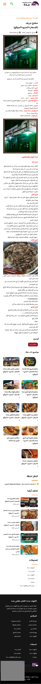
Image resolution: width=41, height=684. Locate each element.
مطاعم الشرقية (17, 625)
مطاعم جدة (33, 344)
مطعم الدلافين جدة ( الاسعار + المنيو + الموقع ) (11, 418)
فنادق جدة (31, 571)
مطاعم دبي (34, 629)
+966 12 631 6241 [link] (25, 116)
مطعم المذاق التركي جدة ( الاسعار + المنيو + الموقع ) (30, 395)
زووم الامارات (33, 632)
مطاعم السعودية (16, 621)
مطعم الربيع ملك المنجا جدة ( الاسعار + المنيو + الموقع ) (30, 372)
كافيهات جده (33, 636)
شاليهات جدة (31, 568)
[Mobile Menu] (4, 4)
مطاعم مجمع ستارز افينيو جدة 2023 (13, 439)
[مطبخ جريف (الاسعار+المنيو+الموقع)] (20, 52)
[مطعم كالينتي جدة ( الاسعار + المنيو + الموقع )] (29, 538)
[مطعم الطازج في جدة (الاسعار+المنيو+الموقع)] (29, 502)
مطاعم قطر (17, 636)
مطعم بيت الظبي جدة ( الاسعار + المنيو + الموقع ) (30, 418)
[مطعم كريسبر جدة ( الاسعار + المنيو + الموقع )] (29, 514)
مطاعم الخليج (17, 632)
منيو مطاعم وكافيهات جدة (27, 586)
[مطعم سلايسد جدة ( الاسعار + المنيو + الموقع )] (29, 526)
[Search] (11, 3)
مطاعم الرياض (32, 625)
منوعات (32, 582)
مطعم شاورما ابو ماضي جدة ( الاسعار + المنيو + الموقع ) (30, 441)
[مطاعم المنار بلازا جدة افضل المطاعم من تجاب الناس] (29, 550)
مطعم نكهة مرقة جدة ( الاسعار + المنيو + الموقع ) (11, 395)
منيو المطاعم (33, 621)
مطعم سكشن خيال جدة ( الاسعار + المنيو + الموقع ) (11, 372)
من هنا (28, 113)
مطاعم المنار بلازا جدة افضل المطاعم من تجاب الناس (12, 549)
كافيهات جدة (31, 575)
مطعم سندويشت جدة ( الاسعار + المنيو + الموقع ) (30, 464)
